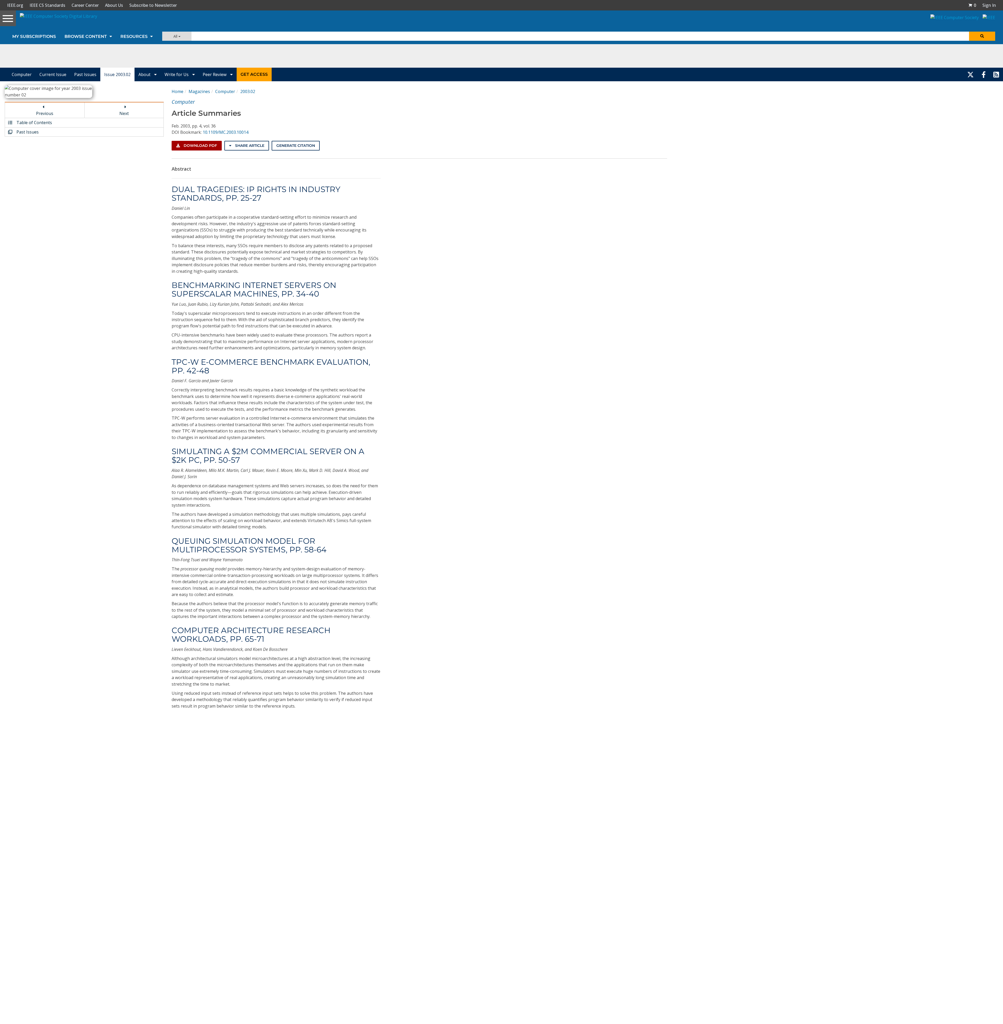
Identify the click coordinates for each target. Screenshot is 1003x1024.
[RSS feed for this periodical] (996, 74)
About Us (114, 5)
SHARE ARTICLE (249, 145)
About (144, 74)
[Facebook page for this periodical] (984, 74)
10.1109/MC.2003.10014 (225, 132)
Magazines (199, 91)
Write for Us (177, 74)
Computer (22, 74)
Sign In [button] (989, 5)
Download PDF (200, 145)
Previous (44, 113)
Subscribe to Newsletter (153, 5)
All (175, 36)
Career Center (85, 5)
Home (177, 91)
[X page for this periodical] (970, 74)
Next (124, 113)
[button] (972, 5)
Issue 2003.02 (117, 74)
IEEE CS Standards (47, 5)
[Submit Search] (982, 36)
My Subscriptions (34, 36)
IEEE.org (15, 5)
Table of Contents (33, 122)
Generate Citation (295, 145)
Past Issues (85, 74)
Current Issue (52, 74)
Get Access (254, 74)
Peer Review (215, 74)
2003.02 (247, 91)
